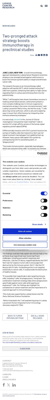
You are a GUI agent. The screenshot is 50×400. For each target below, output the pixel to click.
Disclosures (9, 379)
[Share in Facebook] (42, 55)
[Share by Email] (39, 55)
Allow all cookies (25, 231)
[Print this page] (36, 55)
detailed (17, 119)
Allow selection (25, 238)
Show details (37, 224)
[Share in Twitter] (47, 55)
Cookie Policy (23, 182)
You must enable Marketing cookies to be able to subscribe (22, 342)
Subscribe (25, 348)
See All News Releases (37, 317)
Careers (7, 374)
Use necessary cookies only (25, 245)
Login (5, 377)
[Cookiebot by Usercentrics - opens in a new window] (37, 153)
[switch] (44, 200)
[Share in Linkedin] (44, 55)
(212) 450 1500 (8, 369)
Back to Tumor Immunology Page (15, 317)
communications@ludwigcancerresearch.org (18, 370)
